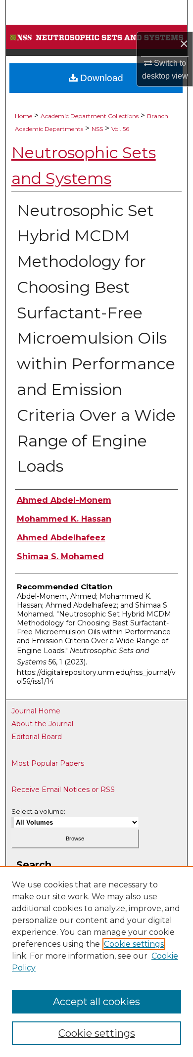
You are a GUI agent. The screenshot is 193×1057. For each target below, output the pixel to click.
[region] (96, 961)
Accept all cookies (96, 1002)
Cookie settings (134, 944)
